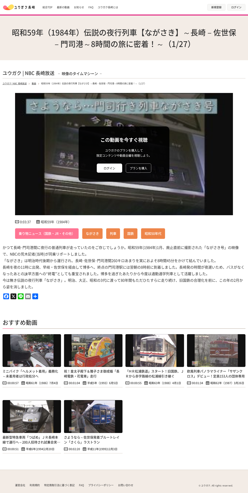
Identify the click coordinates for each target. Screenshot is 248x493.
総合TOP (47, 7)
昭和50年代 (153, 233)
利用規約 (35, 485)
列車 (113, 233)
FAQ (90, 7)
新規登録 (216, 7)
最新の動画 (63, 7)
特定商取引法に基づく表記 (59, 485)
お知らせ (79, 7)
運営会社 (20, 485)
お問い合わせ (125, 485)
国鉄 (130, 233)
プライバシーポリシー (101, 485)
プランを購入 (138, 168)
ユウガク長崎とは (108, 7)
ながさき (92, 233)
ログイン (236, 7)
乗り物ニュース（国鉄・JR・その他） (47, 233)
